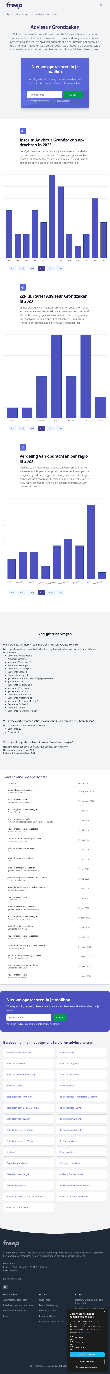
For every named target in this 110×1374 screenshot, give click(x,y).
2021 (60, 268)
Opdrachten (22, 14)
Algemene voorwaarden (51, 1321)
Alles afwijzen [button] (87, 1361)
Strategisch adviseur (69, 1163)
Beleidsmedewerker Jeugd (20, 1129)
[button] (87, 1367)
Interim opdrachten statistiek (18, 1305)
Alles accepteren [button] (87, 1354)
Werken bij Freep (47, 1310)
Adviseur (11, 1152)
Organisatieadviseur (17, 1163)
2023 (41, 268)
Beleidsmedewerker (17, 1185)
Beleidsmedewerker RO (71, 1129)
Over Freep (44, 1299)
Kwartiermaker (67, 1152)
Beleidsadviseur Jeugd (18, 1174)
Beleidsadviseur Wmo (70, 1107)
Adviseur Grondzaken (18, 1207)
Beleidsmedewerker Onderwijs (75, 1185)
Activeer (73, 94)
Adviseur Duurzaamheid (71, 1174)
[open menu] (101, 5)
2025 (22, 268)
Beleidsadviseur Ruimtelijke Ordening (78, 1096)
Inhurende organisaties (15, 1310)
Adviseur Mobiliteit (16, 1063)
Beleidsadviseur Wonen (18, 1118)
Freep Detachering (48, 1305)
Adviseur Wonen (15, 1085)
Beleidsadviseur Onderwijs (20, 1096)
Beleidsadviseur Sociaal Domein (23, 1107)
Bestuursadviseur (68, 1141)
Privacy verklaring (48, 1316)
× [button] (104, 1312)
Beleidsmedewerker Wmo (20, 1141)
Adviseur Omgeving (69, 1063)
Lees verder (85, 1332)
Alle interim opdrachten (15, 1299)
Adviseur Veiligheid (69, 1074)
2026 (12, 268)
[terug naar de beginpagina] (7, 14)
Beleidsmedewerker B (70, 1118)
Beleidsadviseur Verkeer (19, 1052)
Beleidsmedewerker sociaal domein (25, 1196)
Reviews (7, 1316)
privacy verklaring (63, 101)
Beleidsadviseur (67, 1085)
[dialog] (87, 1340)
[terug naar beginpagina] (55, 1243)
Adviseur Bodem (67, 1052)
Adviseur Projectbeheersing (21, 1074)
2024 (32, 268)
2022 (51, 268)
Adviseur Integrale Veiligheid (74, 1196)
